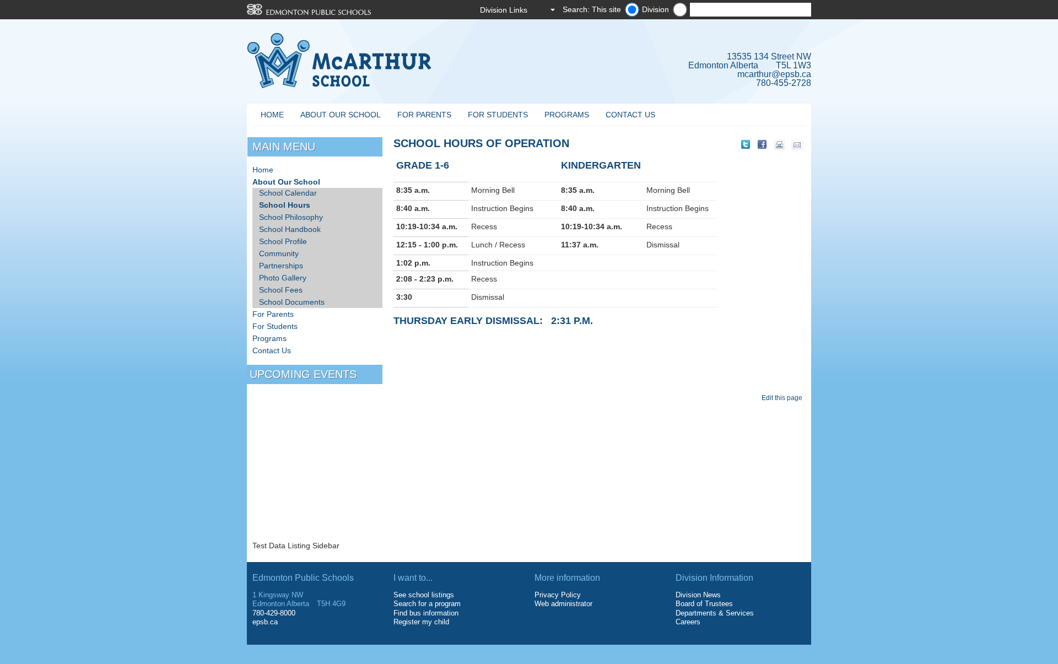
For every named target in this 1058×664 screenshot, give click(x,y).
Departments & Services (715, 613)
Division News (698, 595)
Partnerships (281, 265)
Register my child (421, 622)
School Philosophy (291, 217)
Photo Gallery (282, 277)
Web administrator (563, 604)
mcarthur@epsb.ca (774, 74)
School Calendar (288, 192)
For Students (498, 114)
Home (272, 114)
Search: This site (592, 9)
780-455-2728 (783, 83)
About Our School (340, 114)
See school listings (423, 595)
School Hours (284, 205)
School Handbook (290, 229)
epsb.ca (265, 622)
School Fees (281, 289)
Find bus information (425, 613)
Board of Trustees (704, 604)
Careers (688, 622)
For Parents (424, 114)
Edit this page (784, 398)
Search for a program (427, 604)
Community (279, 253)
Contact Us (630, 114)
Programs (566, 114)
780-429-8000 (273, 613)
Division (655, 9)
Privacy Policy (558, 595)
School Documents (292, 302)
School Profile (283, 241)
